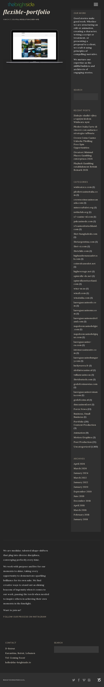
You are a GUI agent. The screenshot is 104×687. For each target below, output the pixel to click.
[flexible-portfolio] (35, 69)
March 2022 (80, 477)
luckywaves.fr (81, 365)
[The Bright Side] (21, 6)
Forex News (80, 409)
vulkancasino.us (82, 374)
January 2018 (81, 519)
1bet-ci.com (80, 246)
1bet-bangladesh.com (85, 233)
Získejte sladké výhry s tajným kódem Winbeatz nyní (85, 118)
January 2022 (81, 482)
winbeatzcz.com (83, 187)
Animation (79, 432)
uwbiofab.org (81, 212)
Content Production (85, 424)
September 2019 (83, 491)
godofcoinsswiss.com (86, 384)
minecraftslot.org (84, 207)
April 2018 (79, 505)
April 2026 (79, 463)
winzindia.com (82, 297)
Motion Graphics (83, 437)
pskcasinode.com (83, 221)
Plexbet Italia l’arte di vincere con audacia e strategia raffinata (86, 130)
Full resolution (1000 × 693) (27, 19)
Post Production (83, 442)
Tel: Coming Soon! (15, 657)
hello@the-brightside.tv (18, 662)
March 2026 (80, 468)
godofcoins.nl (81, 399)
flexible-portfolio (26, 12)
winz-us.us (79, 288)
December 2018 (82, 500)
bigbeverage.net (83, 271)
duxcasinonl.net (82, 404)
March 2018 (80, 510)
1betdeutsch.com (83, 379)
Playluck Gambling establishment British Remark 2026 (85, 166)
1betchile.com (81, 251)
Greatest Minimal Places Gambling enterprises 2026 (83, 155)
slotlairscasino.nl (83, 370)
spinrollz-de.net (83, 276)
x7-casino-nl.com (83, 216)
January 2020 (81, 487)
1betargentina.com (84, 241)
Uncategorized (82, 446)
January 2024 (81, 473)
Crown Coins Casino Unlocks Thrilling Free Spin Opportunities (85, 142)
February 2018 (81, 514)
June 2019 (79, 496)
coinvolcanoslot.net (85, 263)
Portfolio (79, 421)
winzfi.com (80, 293)
